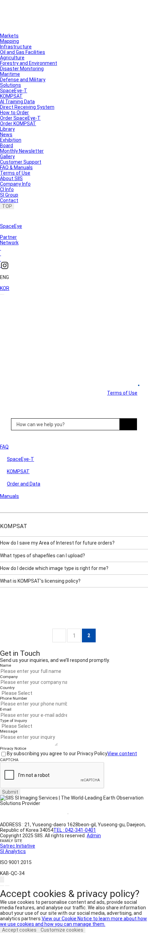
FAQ (4, 447)
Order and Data (23, 484)
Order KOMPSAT (18, 123)
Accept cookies (19, 930)
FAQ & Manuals (16, 167)
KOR (4, 288)
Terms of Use (15, 173)
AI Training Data (17, 101)
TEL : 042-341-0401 (74, 830)
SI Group (9, 195)
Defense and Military (22, 79)
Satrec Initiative (17, 846)
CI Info (7, 189)
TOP (7, 206)
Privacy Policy (92, 814)
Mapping (9, 41)
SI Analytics (13, 851)
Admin (94, 835)
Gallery (7, 156)
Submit (10, 792)
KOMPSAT (11, 96)
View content (122, 753)
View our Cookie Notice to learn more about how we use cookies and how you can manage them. (73, 921)
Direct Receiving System (27, 107)
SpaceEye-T (13, 90)
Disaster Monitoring (22, 68)
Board (6, 145)
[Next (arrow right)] (7, 885)
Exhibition (10, 140)
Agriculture (12, 57)
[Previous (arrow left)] (2, 885)
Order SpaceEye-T (20, 118)
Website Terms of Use (34, 814)
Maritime (10, 74)
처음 (59, 635)
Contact (9, 200)
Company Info (15, 184)
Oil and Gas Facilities (22, 52)
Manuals (9, 496)
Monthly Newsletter (22, 151)
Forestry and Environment (28, 63)
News (6, 134)
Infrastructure (16, 46)
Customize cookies (62, 930)
